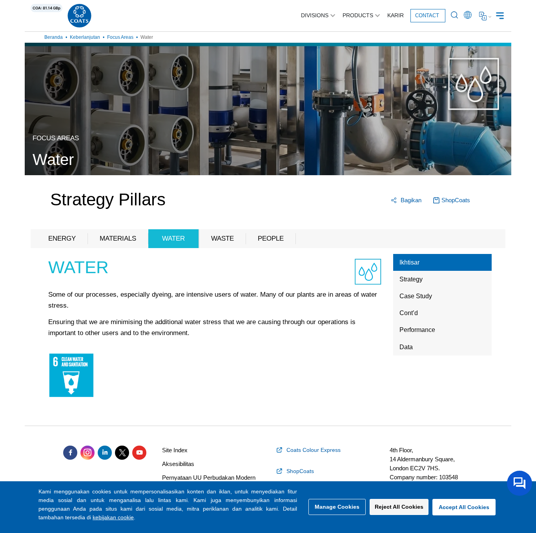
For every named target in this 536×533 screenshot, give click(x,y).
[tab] (442, 262)
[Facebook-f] (70, 453)
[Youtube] (139, 453)
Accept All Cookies (464, 507)
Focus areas (120, 37)
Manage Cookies (337, 507)
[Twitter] (122, 453)
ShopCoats (455, 200)
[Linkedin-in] (105, 453)
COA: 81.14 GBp (46, 8)
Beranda (53, 37)
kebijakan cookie (113, 517)
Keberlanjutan (85, 37)
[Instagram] (87, 453)
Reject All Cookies (399, 507)
